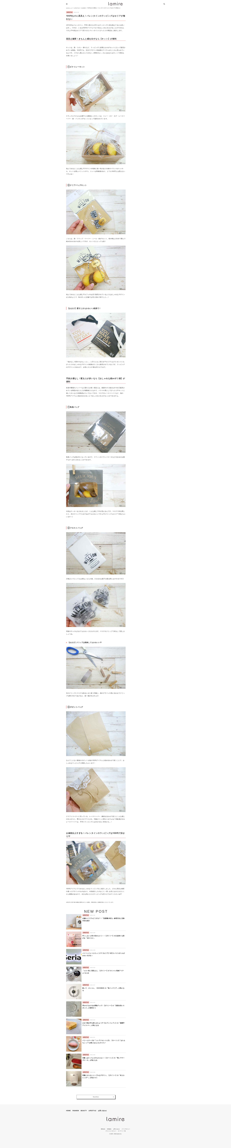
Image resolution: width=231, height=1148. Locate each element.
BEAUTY (84, 1110)
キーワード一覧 (122, 1131)
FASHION (75, 1110)
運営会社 (103, 1129)
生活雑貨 (83, 8)
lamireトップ (69, 8)
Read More (96, 1097)
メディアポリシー (125, 1129)
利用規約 (109, 1129)
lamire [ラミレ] (115, 3)
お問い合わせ (102, 1110)
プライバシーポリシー (110, 1131)
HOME (68, 1110)
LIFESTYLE (77, 8)
